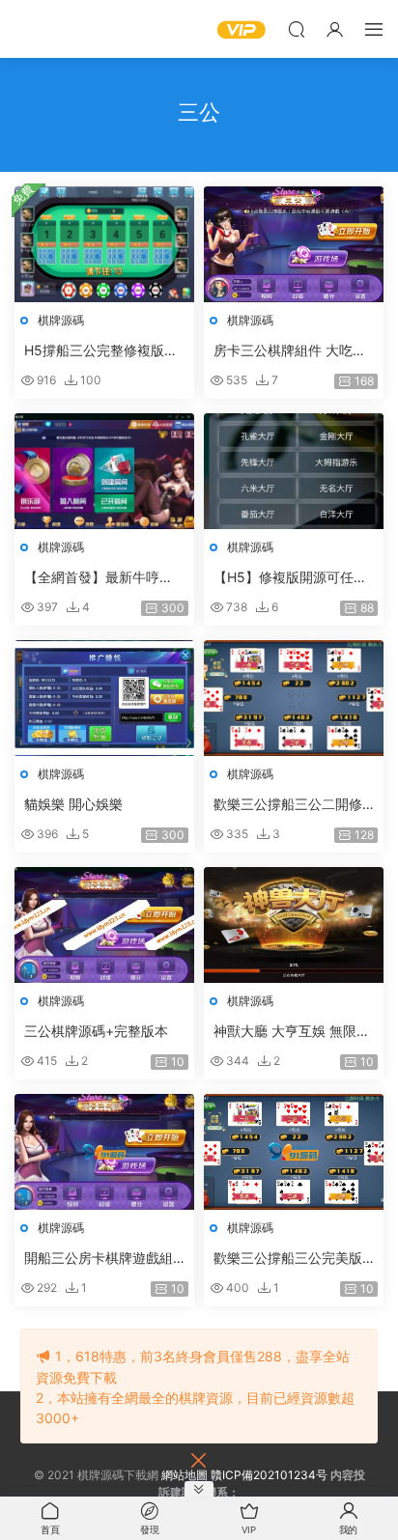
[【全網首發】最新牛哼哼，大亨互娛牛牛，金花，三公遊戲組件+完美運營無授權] (104, 471)
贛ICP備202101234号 (269, 1475)
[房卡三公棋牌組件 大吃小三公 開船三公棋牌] (294, 244)
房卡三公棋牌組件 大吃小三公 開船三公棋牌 (289, 351)
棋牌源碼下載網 (43, 29)
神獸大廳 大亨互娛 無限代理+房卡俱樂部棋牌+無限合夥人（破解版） (291, 1031)
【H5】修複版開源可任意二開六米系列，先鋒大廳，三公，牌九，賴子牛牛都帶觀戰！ (290, 578)
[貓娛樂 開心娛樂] (104, 698)
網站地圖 (184, 1475)
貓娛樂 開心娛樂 (73, 804)
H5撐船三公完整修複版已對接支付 (101, 351)
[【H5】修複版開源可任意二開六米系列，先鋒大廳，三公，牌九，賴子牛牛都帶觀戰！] (294, 471)
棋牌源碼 (61, 320)
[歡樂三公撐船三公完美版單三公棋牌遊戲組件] (294, 1152)
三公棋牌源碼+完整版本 (96, 1030)
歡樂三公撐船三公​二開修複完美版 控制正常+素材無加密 (287, 805)
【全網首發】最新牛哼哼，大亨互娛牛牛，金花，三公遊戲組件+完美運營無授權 (103, 578)
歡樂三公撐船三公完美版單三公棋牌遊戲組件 (287, 1258)
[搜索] (296, 29)
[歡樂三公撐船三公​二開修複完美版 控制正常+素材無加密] (294, 698)
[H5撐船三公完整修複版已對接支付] (104, 244)
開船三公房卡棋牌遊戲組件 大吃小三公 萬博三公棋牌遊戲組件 (102, 1258)
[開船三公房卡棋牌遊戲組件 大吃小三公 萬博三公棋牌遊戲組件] (104, 1152)
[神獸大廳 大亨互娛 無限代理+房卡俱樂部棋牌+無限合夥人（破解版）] (294, 925)
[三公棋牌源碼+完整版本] (104, 925)
